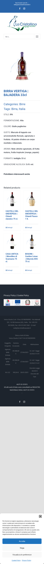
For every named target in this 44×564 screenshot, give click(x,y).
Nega (22, 548)
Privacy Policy (26, 560)
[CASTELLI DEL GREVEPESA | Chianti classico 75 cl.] (12, 199)
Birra (14, 109)
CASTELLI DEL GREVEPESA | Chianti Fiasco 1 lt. (31, 215)
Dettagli (9, 227)
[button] (40, 516)
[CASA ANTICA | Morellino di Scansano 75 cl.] (12, 241)
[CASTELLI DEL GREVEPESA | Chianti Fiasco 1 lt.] (31, 199)
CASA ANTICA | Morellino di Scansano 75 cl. (12, 258)
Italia (22, 109)
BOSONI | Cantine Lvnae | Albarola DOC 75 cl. (31, 258)
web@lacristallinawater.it (22, 4)
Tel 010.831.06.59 (21, 3)
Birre (22, 104)
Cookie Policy (16, 560)
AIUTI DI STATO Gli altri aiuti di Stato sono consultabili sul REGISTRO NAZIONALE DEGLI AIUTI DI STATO (22, 387)
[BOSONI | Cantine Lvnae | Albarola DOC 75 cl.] (31, 241)
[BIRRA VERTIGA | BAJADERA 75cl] (22, 67)
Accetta (22, 541)
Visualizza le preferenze (22, 555)
